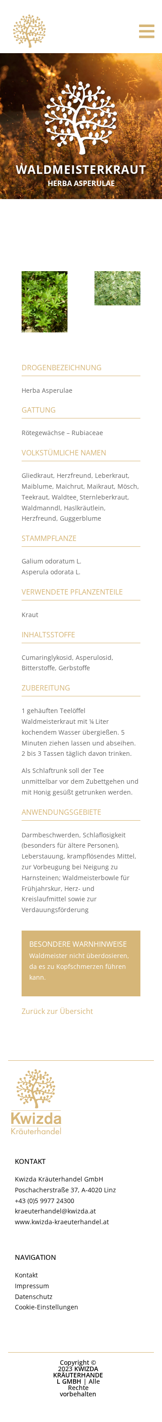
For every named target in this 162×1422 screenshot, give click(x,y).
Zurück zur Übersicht (57, 1011)
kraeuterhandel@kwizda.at (55, 1211)
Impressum (32, 1285)
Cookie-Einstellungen (46, 1307)
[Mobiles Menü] (147, 31)
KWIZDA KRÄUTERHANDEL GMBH (78, 1375)
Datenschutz (34, 1296)
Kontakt (26, 1275)
